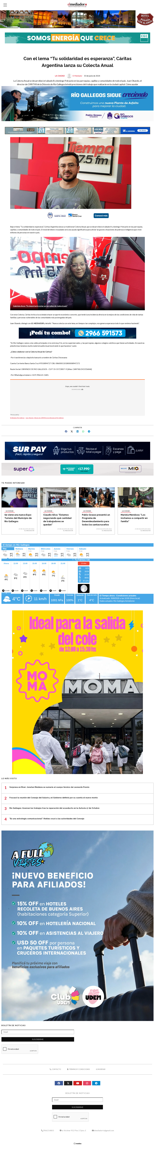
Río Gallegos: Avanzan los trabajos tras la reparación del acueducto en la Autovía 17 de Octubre (54, 808)
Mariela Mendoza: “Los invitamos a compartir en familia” (134, 518)
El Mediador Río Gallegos (17, 417)
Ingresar (101, 1069)
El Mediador (77, 76)
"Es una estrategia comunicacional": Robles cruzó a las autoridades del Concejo (46, 819)
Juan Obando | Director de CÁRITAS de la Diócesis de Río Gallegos (45, 417)
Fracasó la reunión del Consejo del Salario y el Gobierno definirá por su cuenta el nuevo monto (53, 798)
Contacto (56, 1069)
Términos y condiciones (79, 1069)
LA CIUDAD (60, 76)
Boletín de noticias (13, 1025)
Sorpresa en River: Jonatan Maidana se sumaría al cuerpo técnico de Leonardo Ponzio (49, 787)
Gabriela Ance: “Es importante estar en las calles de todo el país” (40, 306)
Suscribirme (38, 1039)
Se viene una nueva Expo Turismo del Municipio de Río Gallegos (18, 518)
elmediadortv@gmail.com (104, 1130)
